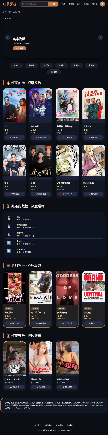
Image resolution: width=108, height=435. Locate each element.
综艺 (78, 4)
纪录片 (86, 4)
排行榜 (94, 4)
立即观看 (19, 48)
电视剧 (71, 4)
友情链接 (59, 425)
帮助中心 (48, 425)
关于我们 (37, 425)
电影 (63, 4)
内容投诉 (70, 425)
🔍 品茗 (53, 4)
